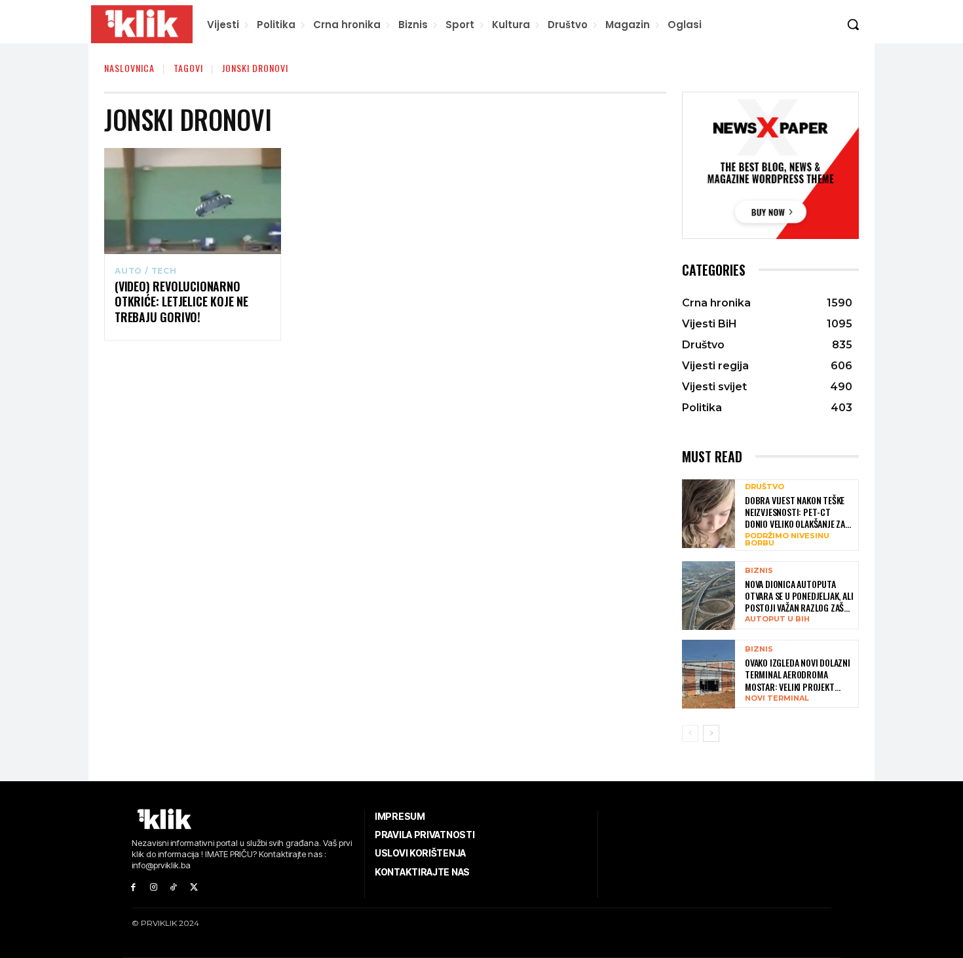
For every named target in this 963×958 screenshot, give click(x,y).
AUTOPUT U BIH (777, 619)
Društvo (764, 486)
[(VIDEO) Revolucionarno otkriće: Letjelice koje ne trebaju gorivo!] (192, 201)
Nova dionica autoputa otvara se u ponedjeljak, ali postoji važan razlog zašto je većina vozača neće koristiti (799, 596)
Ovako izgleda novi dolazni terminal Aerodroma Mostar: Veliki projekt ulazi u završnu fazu (797, 675)
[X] (193, 887)
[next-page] (711, 733)
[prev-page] (690, 733)
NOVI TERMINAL (777, 698)
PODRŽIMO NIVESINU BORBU (787, 539)
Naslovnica (129, 68)
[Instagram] (153, 887)
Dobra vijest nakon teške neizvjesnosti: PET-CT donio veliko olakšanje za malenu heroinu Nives (795, 512)
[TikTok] (174, 887)
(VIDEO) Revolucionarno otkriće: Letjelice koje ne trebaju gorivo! (181, 302)
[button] (853, 24)
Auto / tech (146, 271)
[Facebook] (133, 887)
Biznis (759, 570)
